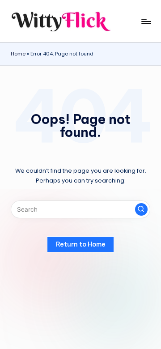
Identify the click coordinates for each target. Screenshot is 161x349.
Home (18, 53)
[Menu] (145, 21)
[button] (141, 209)
